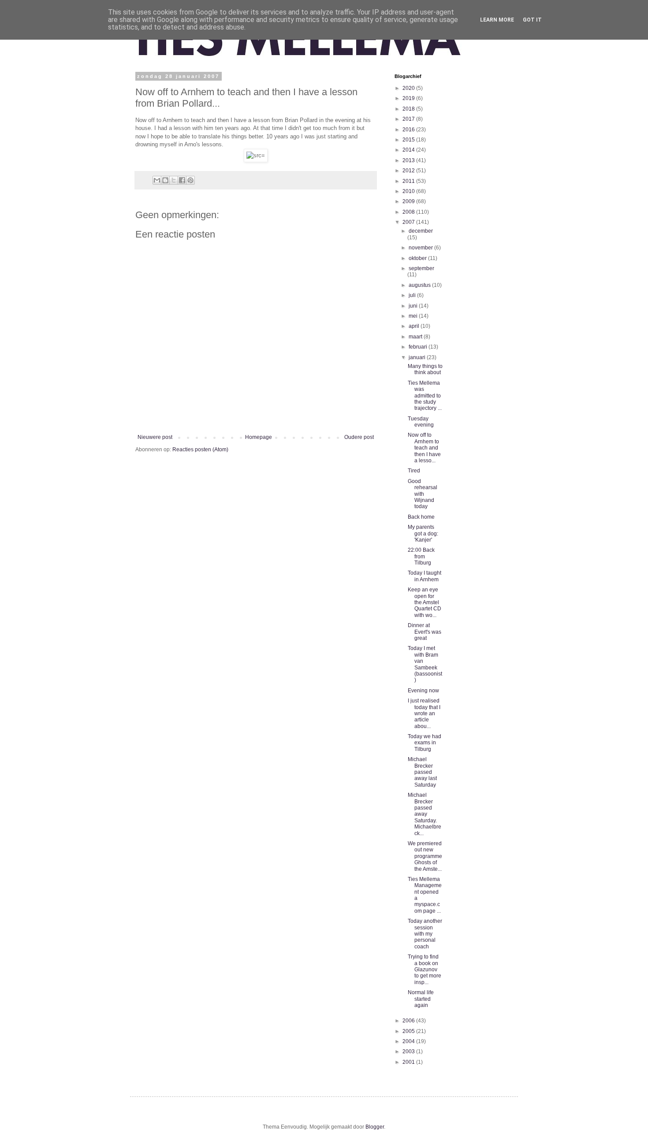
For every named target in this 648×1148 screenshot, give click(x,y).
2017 (409, 119)
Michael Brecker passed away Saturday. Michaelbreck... (424, 814)
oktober (418, 258)
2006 (409, 1021)
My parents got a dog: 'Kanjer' (423, 533)
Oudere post (359, 437)
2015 (409, 140)
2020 (409, 88)
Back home (421, 517)
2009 (409, 201)
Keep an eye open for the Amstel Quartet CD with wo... (424, 602)
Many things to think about (425, 369)
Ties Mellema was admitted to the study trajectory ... (425, 396)
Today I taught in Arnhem (424, 576)
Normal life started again (421, 998)
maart (416, 337)
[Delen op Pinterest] (190, 180)
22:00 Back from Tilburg (421, 556)
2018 (409, 109)
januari (418, 357)
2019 (409, 98)
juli (413, 295)
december (421, 231)
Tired (414, 471)
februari (418, 347)
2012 (409, 170)
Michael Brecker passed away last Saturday (422, 772)
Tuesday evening (421, 422)
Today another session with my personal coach (425, 934)
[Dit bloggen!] (165, 180)
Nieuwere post (155, 437)
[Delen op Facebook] (182, 180)
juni (414, 306)
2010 (409, 191)
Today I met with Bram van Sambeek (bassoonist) (425, 664)
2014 (409, 150)
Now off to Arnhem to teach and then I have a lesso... (424, 448)
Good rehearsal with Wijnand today (422, 494)
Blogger (374, 1127)
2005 (409, 1031)
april (415, 326)
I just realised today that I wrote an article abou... (424, 713)
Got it (532, 20)
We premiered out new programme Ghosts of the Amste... (425, 856)
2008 (409, 212)
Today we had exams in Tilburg (424, 742)
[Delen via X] (173, 180)
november (421, 248)
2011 (409, 181)
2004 (409, 1041)
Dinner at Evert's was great (424, 631)
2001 (409, 1062)
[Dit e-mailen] (157, 180)
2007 (409, 222)
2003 (409, 1051)
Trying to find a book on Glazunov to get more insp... (424, 969)
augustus (420, 285)
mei (414, 316)
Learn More (497, 20)
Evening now (423, 690)
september (421, 268)
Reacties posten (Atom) (200, 449)
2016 (409, 129)
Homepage (258, 437)
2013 (409, 160)
